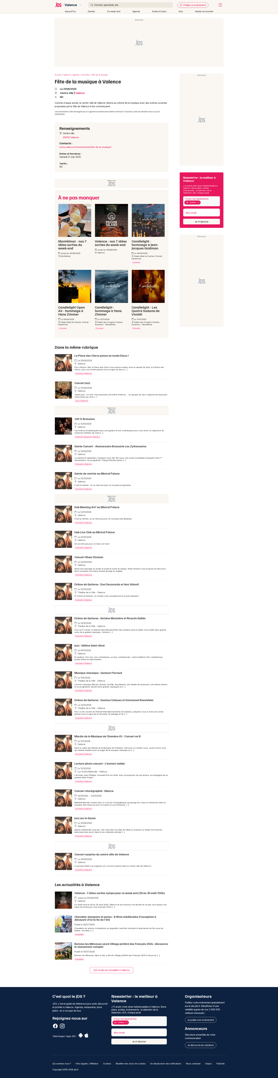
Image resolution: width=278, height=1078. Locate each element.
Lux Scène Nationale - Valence (92, 771)
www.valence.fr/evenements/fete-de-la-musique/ (85, 147)
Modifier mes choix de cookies (131, 1063)
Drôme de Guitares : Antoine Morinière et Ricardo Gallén (110, 618)
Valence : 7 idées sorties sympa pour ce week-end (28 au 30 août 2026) (119, 892)
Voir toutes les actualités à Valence (111, 970)
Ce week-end (113, 11)
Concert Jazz (82, 382)
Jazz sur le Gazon (85, 818)
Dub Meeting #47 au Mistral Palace (96, 507)
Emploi (208, 1063)
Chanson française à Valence (87, 437)
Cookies (107, 1063)
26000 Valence (71, 137)
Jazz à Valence (81, 401)
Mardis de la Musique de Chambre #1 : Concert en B (107, 736)
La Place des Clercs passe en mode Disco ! (101, 355)
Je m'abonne (201, 221)
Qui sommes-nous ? (61, 1063)
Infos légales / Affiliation (87, 1063)
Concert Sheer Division (88, 557)
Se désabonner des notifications (165, 1063)
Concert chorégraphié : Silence (94, 790)
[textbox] (202, 202)
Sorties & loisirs (159, 11)
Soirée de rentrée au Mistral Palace (97, 473)
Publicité (220, 1063)
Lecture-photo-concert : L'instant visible (99, 763)
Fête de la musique (100, 75)
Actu (181, 11)
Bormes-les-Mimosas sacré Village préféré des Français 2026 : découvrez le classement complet (121, 945)
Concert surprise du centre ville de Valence (101, 854)
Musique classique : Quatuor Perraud (98, 672)
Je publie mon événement (200, 1019)
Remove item (198, 202)
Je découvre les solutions (200, 1045)
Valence (71, 5)
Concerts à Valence (83, 374)
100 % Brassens (84, 418)
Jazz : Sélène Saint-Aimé (89, 645)
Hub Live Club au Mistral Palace (94, 532)
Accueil (58, 75)
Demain (91, 11)
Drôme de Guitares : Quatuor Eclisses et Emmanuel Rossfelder (114, 699)
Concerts (85, 75)
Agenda (136, 11)
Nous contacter (193, 1063)
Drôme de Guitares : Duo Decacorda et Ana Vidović (106, 584)
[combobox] (201, 201)
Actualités (79, 934)
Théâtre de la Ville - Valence (91, 592)
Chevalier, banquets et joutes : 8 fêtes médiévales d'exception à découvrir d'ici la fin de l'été (115, 918)
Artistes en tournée (204, 11)
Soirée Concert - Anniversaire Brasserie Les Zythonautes (110, 446)
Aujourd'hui (70, 11)
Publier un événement (194, 5)
